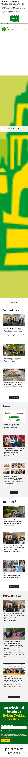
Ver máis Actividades (14, 397)
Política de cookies (6, 12)
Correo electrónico (7, 725)
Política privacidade (7, 737)
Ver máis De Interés (14, 586)
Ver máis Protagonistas (14, 696)
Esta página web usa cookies (10, 1)
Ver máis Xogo (14, 492)
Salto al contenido (4, 23)
